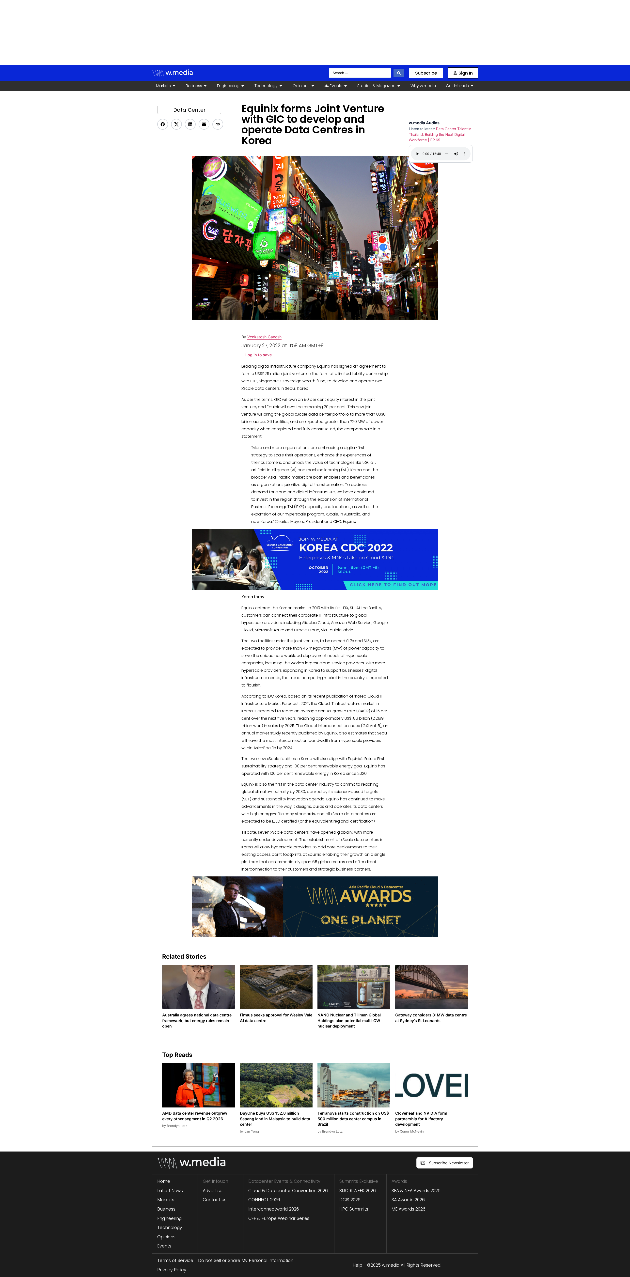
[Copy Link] (217, 124)
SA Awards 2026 (408, 1200)
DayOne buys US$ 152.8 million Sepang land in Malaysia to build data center (275, 1119)
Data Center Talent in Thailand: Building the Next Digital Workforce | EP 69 (440, 134)
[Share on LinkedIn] (190, 124)
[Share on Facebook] (162, 124)
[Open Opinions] (313, 86)
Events (164, 1246)
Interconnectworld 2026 (273, 1209)
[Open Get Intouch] (472, 86)
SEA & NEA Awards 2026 (416, 1191)
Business (166, 1209)
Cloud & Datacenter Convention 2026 (288, 1191)
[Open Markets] (174, 86)
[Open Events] (345, 86)
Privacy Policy (171, 1270)
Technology (169, 1227)
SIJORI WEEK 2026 (357, 1191)
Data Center (189, 109)
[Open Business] (205, 86)
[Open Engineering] (243, 86)
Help (357, 1265)
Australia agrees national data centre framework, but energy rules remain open (197, 1020)
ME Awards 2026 (408, 1209)
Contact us (214, 1200)
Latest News (170, 1191)
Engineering (169, 1218)
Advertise (212, 1191)
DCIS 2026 (350, 1200)
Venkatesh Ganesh (264, 336)
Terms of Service (175, 1260)
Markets (165, 1200)
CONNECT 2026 (264, 1200)
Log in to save (258, 354)
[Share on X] (176, 124)
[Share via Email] (204, 124)
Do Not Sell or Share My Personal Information (245, 1260)
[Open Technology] (281, 86)
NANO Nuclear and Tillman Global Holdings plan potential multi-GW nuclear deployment (349, 1020)
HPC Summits (353, 1209)
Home (163, 1181)
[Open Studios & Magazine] (399, 86)
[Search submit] (399, 73)
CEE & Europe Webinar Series (278, 1218)
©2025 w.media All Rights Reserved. (404, 1265)
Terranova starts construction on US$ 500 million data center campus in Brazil (353, 1119)
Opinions (166, 1237)
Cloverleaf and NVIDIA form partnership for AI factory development (421, 1119)
